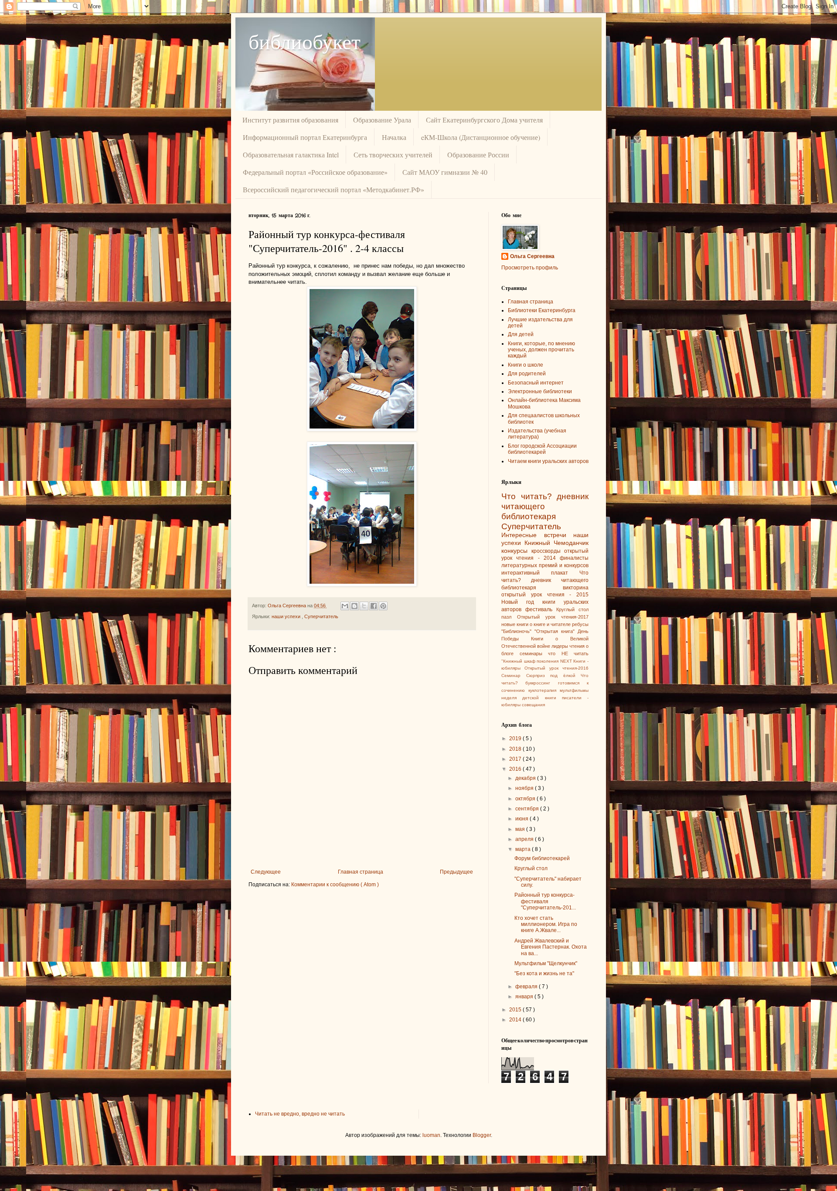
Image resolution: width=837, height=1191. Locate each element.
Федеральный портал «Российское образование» (315, 172)
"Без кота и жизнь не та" (544, 973)
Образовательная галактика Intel (291, 154)
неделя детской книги (531, 697)
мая (520, 829)
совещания (533, 704)
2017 (516, 759)
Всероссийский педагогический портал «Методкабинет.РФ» (333, 189)
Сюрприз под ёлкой (553, 675)
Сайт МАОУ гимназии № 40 (444, 172)
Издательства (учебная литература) (537, 434)
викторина (576, 588)
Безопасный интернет (536, 383)
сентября (527, 809)
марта (523, 849)
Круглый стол (572, 609)
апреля (525, 839)
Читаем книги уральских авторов (548, 461)
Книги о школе (525, 365)
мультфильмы (574, 690)
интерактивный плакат (540, 573)
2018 (516, 749)
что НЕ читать (568, 653)
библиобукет (304, 41)
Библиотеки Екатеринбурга (541, 310)
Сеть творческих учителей (393, 154)
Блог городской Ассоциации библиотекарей (542, 449)
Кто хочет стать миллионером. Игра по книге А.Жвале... (545, 924)
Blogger (482, 1135)
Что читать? (529, 496)
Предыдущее (456, 872)
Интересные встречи (537, 534)
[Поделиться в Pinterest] (383, 606)
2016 (516, 769)
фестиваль (540, 609)
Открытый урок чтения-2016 (556, 668)
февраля (527, 986)
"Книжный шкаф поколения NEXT (537, 661)
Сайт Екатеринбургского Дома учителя (484, 119)
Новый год (521, 602)
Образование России (478, 154)
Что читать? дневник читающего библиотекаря (545, 580)
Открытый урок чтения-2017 (553, 616)
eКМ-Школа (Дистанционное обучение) (480, 137)
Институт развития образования (290, 119)
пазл (509, 616)
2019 (516, 738)
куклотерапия (544, 690)
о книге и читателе (551, 624)
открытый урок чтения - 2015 (545, 595)
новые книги (515, 624)
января (524, 997)
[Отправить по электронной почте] (344, 606)
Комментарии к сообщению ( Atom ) (335, 884)
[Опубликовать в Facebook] (373, 606)
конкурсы (516, 550)
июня (522, 819)
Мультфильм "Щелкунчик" (545, 963)
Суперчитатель (321, 616)
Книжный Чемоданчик (556, 542)
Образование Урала (382, 119)
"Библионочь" (517, 631)
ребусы (580, 624)
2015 (516, 1010)
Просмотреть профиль (529, 268)
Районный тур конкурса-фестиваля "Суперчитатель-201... (545, 901)
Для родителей (527, 374)
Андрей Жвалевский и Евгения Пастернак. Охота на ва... (550, 947)
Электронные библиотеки (540, 391)
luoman (431, 1135)
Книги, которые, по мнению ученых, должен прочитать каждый (541, 349)
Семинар (513, 675)
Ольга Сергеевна (532, 256)
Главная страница (360, 872)
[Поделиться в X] (364, 606)
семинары (534, 653)
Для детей (521, 334)
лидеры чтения (568, 646)
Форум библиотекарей (542, 858)
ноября (525, 788)
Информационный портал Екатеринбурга (305, 137)
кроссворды (547, 551)
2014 (516, 1020)
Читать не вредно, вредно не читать (300, 1114)
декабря (526, 778)
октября (526, 799)
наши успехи (287, 616)
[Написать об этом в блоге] (354, 606)
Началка (394, 137)
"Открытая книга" (556, 631)
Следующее (266, 872)
